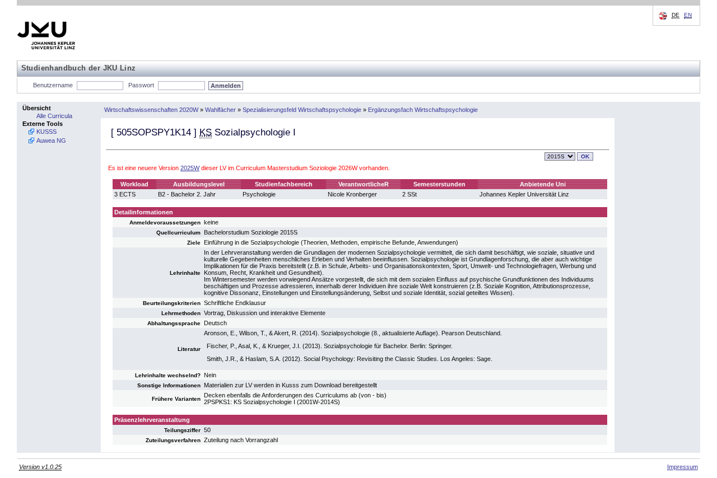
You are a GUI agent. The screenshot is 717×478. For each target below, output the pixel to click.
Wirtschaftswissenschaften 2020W (151, 109)
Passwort (141, 85)
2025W (189, 168)
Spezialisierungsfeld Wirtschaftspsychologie (302, 109)
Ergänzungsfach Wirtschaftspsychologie (423, 109)
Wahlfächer (220, 109)
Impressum (682, 466)
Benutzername (53, 85)
